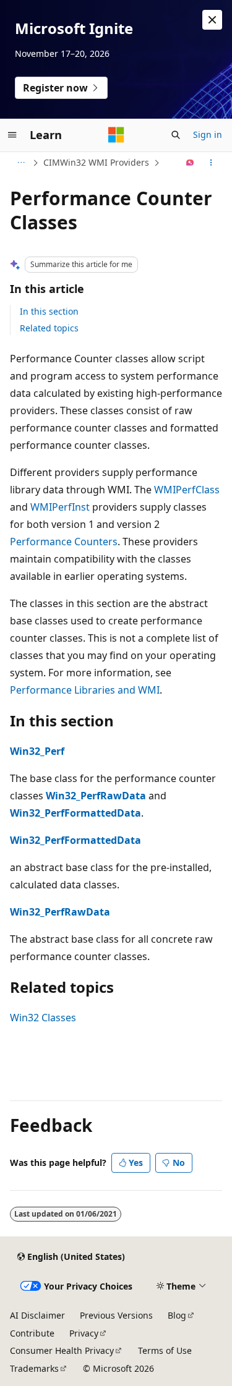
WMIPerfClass (187, 489)
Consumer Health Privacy (62, 1350)
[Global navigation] (12, 135)
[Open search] (175, 135)
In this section (49, 311)
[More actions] (211, 162)
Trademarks (34, 1368)
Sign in (207, 134)
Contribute (32, 1333)
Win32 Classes (43, 1017)
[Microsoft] (116, 135)
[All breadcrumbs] (21, 162)
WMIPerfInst (60, 507)
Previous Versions (116, 1315)
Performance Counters (64, 541)
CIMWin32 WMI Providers (96, 162)
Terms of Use (165, 1350)
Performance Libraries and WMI (85, 690)
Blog (177, 1315)
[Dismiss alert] (212, 20)
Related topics (49, 328)
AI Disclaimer (37, 1315)
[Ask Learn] (190, 162)
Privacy (83, 1333)
